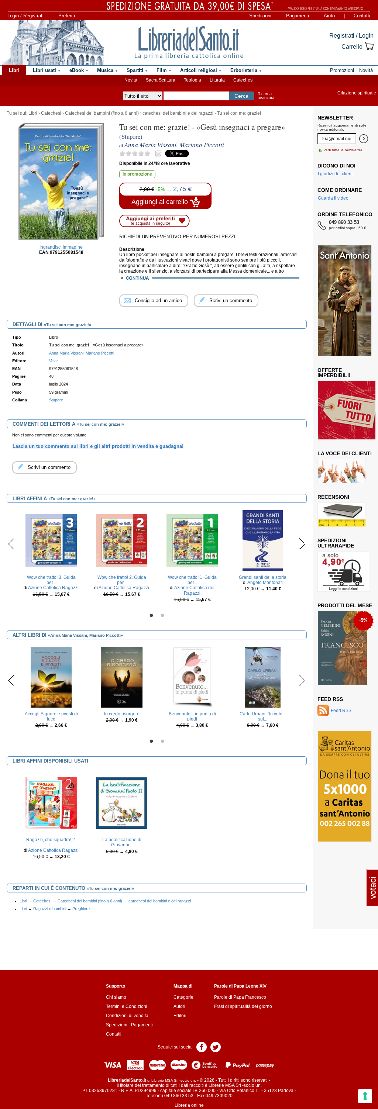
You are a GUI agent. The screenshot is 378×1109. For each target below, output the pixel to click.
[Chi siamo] (52, 42)
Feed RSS (330, 699)
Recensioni (333, 497)
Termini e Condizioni (126, 1006)
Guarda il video (333, 198)
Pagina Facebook (201, 1046)
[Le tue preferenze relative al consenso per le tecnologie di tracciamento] (365, 1096)
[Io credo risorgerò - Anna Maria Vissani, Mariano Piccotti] (121, 676)
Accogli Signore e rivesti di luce (51, 716)
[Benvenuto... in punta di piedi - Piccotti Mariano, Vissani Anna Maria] (192, 676)
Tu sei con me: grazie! (239, 113)
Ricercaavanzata (266, 95)
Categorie (183, 997)
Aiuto (329, 15)
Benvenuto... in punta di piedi (192, 716)
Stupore (56, 400)
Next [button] (302, 543)
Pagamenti (297, 15)
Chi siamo (116, 997)
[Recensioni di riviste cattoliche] (341, 514)
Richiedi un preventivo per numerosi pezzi (177, 236)
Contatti (362, 15)
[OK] (363, 138)
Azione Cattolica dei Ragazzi (194, 590)
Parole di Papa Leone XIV (240, 986)
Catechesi (243, 80)
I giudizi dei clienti (336, 173)
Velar (53, 361)
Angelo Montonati (265, 582)
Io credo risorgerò (122, 713)
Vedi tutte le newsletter (342, 150)
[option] (51, 556)
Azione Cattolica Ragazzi (53, 587)
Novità (130, 80)
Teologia (192, 80)
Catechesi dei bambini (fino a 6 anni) (102, 113)
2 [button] (162, 615)
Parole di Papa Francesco (240, 997)
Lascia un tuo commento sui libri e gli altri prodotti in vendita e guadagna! (98, 446)
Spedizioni (260, 15)
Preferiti (66, 15)
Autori (179, 1006)
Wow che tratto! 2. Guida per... (121, 580)
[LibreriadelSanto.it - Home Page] (189, 42)
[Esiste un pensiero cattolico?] (342, 649)
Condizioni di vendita (127, 1015)
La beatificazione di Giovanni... (121, 842)
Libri (32, 113)
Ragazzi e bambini (49, 908)
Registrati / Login (351, 35)
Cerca (241, 96)
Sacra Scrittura (160, 80)
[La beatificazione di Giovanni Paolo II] (122, 802)
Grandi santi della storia (262, 577)
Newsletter (335, 118)
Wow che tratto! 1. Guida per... (192, 580)
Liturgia (217, 80)
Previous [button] (11, 543)
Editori (179, 1015)
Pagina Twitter (215, 1046)
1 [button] (151, 615)
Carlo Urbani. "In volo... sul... (263, 716)
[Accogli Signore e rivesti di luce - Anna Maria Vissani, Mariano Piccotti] (51, 676)
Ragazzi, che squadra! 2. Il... (51, 842)
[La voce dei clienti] (341, 470)
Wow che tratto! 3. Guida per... (51, 580)
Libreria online (189, 1105)
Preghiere (81, 908)
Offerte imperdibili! (334, 372)
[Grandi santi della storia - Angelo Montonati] (262, 540)
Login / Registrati (25, 15)
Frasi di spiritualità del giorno (243, 1006)
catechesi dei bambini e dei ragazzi (177, 113)
